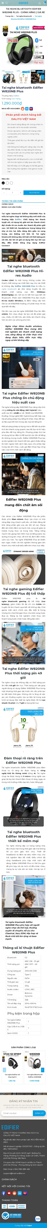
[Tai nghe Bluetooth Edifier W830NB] (34, 1061)
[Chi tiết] (22, 1058)
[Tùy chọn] (44, 1058)
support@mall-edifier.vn (14, 1173)
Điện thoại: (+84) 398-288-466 (16, 1169)
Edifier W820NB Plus (25, 286)
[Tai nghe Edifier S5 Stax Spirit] (12, 1061)
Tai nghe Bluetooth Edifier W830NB (35, 1076)
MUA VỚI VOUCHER (11, 108)
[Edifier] (23, 3)
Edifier (18, 219)
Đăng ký (39, 1113)
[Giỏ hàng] (44, 3)
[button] (42, 77)
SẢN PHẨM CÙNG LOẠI (23, 1047)
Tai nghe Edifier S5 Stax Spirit (12, 1076)
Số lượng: (6, 189)
